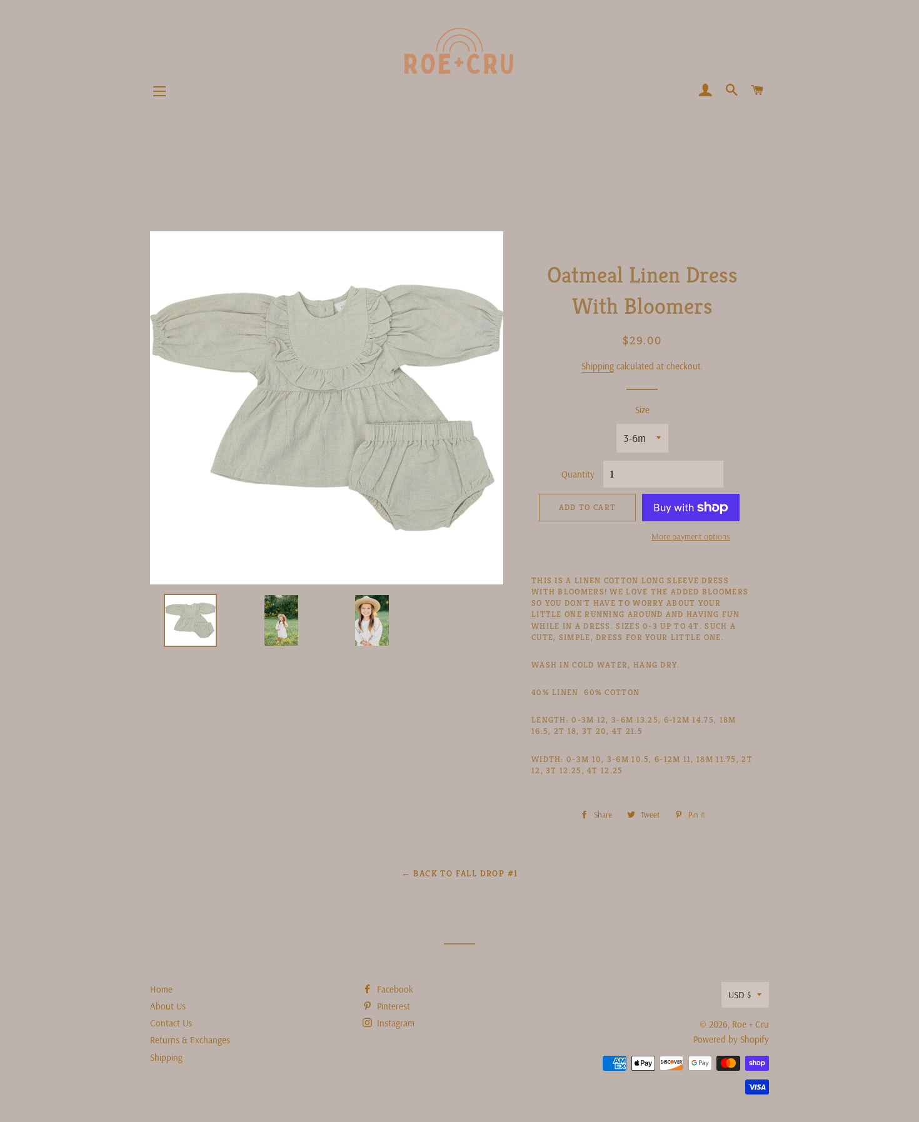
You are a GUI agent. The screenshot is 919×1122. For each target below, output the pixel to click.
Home (161, 989)
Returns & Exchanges (190, 1040)
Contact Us (171, 1023)
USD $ (739, 995)
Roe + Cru (750, 1024)
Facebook (393, 989)
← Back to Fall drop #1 (459, 873)
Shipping (597, 366)
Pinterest (392, 1006)
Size (642, 410)
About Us (168, 1006)
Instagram (394, 1023)
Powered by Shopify (731, 1039)
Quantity (578, 474)
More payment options (690, 536)
